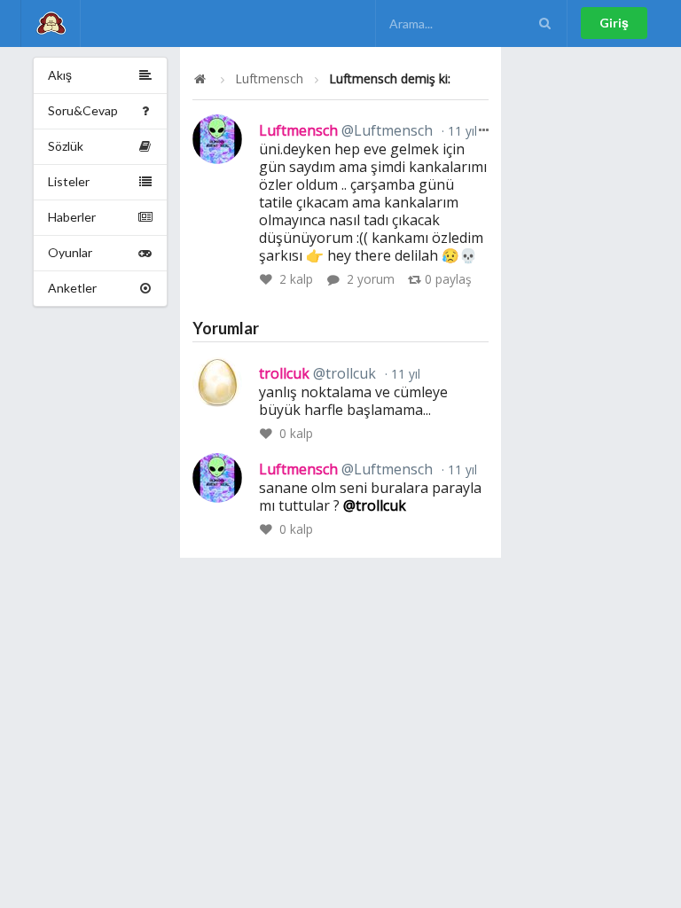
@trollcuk (374, 505)
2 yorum (370, 278)
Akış (60, 74)
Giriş (614, 22)
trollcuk (317, 373)
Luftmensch (269, 79)
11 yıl (460, 130)
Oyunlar (70, 252)
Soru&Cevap (83, 110)
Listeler (69, 181)
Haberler (72, 216)
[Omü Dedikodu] (50, 23)
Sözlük (65, 145)
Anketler (72, 287)
